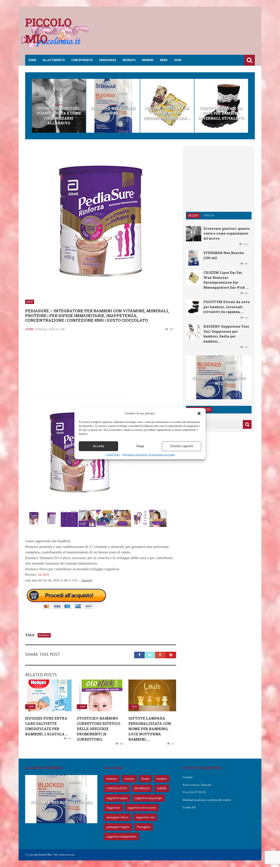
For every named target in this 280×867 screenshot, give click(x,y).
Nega (140, 446)
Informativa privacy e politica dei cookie (207, 800)
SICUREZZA (142, 788)
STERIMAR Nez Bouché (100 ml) (113, 110)
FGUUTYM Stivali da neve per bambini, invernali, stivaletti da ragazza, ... (226, 307)
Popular (209, 215)
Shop (178, 60)
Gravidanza (107, 60)
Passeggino (143, 826)
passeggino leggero (118, 826)
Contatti (187, 777)
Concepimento (82, 60)
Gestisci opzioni (181, 446)
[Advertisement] (175, 34)
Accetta (98, 446)
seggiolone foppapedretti (121, 836)
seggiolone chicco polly (142, 807)
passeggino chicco (117, 817)
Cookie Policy (112, 454)
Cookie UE (189, 807)
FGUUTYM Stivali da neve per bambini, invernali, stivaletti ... (221, 115)
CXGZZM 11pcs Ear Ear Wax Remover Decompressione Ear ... (167, 113)
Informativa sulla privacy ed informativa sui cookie (148, 454)
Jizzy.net (206, 784)
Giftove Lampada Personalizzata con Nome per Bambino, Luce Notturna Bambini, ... (149, 729)
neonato (129, 778)
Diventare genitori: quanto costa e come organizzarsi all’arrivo (59, 115)
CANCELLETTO (117, 788)
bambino (44, 635)
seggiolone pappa (117, 798)
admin (29, 329)
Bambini (147, 60)
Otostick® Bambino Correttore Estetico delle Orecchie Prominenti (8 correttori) (98, 729)
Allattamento (54, 60)
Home (32, 60)
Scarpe (145, 778)
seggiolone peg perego (148, 798)
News (164, 60)
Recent (194, 215)
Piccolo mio (48, 30)
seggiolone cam (145, 817)
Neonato (129, 60)
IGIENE (161, 788)
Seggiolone (113, 807)
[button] (199, 413)
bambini (162, 778)
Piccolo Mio (45, 854)
